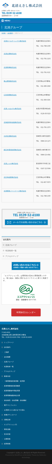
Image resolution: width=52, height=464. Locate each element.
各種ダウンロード (10, 415)
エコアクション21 (10, 424)
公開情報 (7, 439)
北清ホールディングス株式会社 (15, 41)
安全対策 (7, 434)
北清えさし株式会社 (23, 453)
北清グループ (11, 245)
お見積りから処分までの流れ (14, 410)
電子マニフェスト (10, 405)
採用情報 (7, 444)
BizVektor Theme (30, 455)
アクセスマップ (11, 256)
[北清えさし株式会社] (26, 5)
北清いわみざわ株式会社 (12, 109)
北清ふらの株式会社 (11, 163)
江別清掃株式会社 (10, 95)
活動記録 (7, 420)
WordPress (19, 455)
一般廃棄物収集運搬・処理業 (14, 381)
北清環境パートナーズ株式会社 (15, 191)
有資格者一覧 (11, 251)
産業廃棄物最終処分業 (12, 395)
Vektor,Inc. (43, 455)
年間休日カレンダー (26, 312)
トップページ (9, 342)
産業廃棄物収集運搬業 (12, 386)
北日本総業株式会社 (11, 177)
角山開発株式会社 (10, 81)
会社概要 (7, 357)
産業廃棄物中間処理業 (12, 391)
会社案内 (7, 239)
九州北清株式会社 (10, 136)
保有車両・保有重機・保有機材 (15, 400)
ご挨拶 (6, 352)
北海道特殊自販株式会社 (12, 122)
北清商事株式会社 (10, 67)
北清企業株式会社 (10, 54)
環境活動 (7, 429)
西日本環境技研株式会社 (12, 150)
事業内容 (7, 376)
